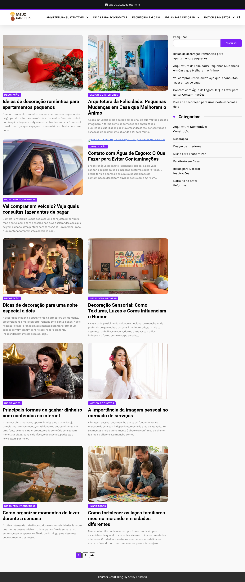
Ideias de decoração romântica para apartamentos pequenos (41, 104)
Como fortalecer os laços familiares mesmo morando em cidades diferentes (126, 518)
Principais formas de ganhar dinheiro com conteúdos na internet (42, 412)
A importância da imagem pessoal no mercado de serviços (128, 412)
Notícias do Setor (217, 17)
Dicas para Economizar (110, 17)
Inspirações (12, 403)
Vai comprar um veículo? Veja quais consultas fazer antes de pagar (41, 209)
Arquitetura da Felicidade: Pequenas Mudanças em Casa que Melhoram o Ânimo (127, 107)
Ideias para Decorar (180, 17)
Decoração (11, 94)
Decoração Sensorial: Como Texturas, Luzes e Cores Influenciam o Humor (127, 310)
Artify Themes (137, 577)
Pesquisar (180, 37)
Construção (98, 146)
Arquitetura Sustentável (65, 17)
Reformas (180, 185)
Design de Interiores (104, 94)
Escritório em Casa (146, 17)
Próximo (92, 555)
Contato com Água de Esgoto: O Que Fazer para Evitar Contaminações (126, 156)
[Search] (238, 17)
